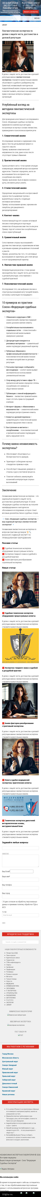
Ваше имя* (6, 876)
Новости (9, 981)
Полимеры (9, 972)
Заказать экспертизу (31, 12)
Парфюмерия (10, 969)
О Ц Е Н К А (9, 1000)
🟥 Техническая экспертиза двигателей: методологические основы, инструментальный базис (18, 823)
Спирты (8, 965)
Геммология (10, 960)
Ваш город (6, 893)
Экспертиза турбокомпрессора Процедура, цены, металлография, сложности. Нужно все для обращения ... (21, 1118)
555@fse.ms (31, 8)
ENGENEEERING (11, 995)
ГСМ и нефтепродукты (13, 962)
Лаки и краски (10, 955)
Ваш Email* (6, 871)
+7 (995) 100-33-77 (31, 5)
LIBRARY (4, 25)
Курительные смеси (13, 958)
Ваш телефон (7, 885)
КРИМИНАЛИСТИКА (12, 986)
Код (7, 853)
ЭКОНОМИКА (10, 988)
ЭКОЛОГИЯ (9, 1002)
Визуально (4, 853)
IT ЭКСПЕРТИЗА (11, 991)
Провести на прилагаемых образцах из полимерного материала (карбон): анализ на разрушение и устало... (22, 1111)
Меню (37, 18)
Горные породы (11, 979)
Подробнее (4, 1191)
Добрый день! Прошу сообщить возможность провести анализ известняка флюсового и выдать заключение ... (20, 1137)
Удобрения (9, 967)
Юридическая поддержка (20, 934)
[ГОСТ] (20, 1035)
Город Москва (7, 1054)
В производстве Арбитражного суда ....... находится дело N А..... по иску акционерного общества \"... (21, 1130)
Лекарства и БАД (12, 953)
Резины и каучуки (12, 974)
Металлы (9, 976)
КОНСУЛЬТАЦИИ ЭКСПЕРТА (20, 1102)
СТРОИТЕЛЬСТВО (11, 993)
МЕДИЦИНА (10, 984)
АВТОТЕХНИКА (11, 998)
